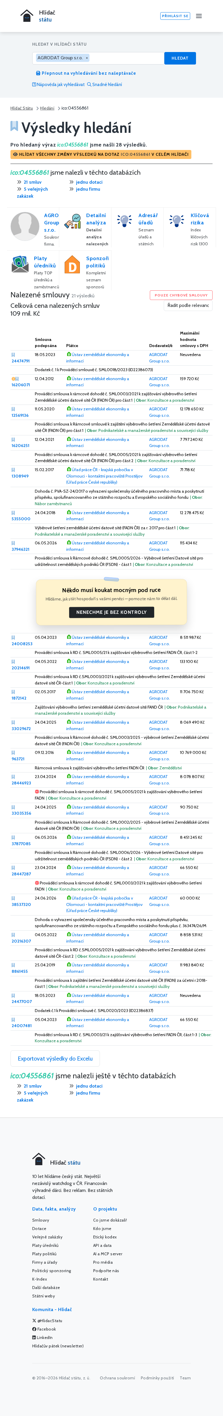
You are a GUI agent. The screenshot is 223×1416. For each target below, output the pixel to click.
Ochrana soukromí (117, 1378)
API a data (102, 1245)
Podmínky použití (157, 1378)
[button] (100, 154)
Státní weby (43, 1296)
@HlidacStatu (49, 1320)
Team (185, 1378)
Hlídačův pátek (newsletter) (58, 1346)
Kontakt (100, 1279)
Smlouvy (40, 1220)
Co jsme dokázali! (110, 1220)
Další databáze (46, 1287)
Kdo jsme (102, 1228)
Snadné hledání (106, 84)
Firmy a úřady (44, 1262)
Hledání (47, 108)
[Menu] (199, 16)
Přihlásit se (175, 16)
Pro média (103, 1262)
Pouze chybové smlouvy (181, 295)
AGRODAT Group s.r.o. (56, 222)
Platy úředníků (45, 1245)
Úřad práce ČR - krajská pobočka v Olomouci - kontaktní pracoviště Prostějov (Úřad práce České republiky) (104, 476)
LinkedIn (44, 1337)
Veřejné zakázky (47, 1237)
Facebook (46, 1329)
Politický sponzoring (51, 1270)
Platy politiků (44, 1253)
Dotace (39, 1228)
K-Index (39, 1279)
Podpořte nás (106, 1270)
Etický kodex (105, 1237)
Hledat (180, 58)
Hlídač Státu (21, 108)
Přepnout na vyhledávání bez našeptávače (88, 73)
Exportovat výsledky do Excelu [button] (55, 1058)
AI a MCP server (108, 1253)
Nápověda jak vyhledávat (60, 84)
